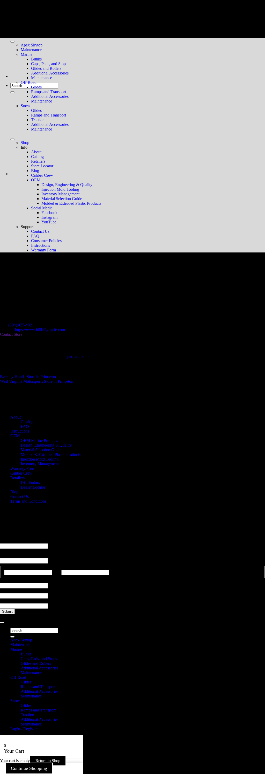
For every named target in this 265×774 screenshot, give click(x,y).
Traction (38, 120)
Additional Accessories (50, 73)
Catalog (37, 156)
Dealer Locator (33, 487)
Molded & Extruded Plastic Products (71, 203)
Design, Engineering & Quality (66, 184)
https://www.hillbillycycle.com (40, 329)
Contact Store (11, 334)
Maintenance (31, 49)
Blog (35, 170)
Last (113, 572)
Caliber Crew (42, 175)
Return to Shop (47, 760)
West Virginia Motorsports (36, 381)
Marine (26, 54)
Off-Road (28, 82)
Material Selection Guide (61, 198)
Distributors (30, 482)
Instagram (49, 217)
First (56, 572)
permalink (75, 356)
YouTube (48, 222)
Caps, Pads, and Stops (49, 63)
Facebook (49, 212)
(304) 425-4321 (21, 325)
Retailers (38, 161)
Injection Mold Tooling (60, 189)
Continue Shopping (29, 768)
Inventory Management (60, 194)
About (36, 152)
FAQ (35, 236)
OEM (35, 180)
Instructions (40, 245)
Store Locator (42, 166)
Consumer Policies (46, 240)
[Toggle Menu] (12, 42)
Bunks (36, 59)
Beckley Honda (28, 376)
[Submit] (12, 92)
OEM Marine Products (39, 440)
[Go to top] (2, 622)
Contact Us (40, 231)
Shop (25, 142)
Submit (7, 611)
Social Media (42, 208)
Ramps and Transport (48, 92)
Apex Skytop (31, 45)
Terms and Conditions (28, 501)
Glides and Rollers (46, 68)
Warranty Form (43, 250)
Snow (25, 106)
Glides (36, 87)
